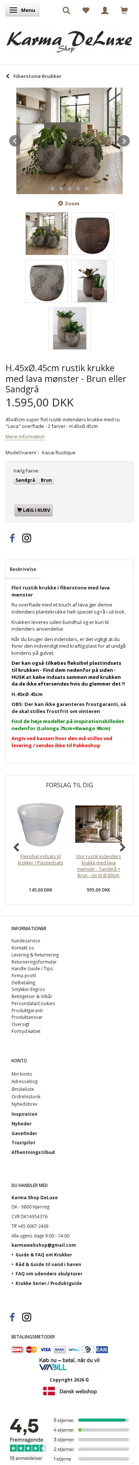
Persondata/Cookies (33, 1003)
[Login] (105, 10)
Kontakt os (22, 948)
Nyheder (21, 1123)
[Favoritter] (85, 10)
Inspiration (24, 1114)
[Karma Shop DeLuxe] (69, 38)
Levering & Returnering (35, 955)
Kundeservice (25, 941)
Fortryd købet (25, 1031)
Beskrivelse (23, 569)
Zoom (72, 203)
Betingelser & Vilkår (31, 996)
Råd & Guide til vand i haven (48, 1264)
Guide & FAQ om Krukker (44, 1255)
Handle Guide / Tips (32, 968)
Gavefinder (24, 1133)
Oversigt (20, 1024)
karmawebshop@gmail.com (43, 1245)
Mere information (25, 436)
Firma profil (23, 975)
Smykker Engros (28, 989)
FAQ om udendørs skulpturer (49, 1273)
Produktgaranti (27, 1010)
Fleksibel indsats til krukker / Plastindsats (40, 859)
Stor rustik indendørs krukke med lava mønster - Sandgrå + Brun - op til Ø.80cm (98, 865)
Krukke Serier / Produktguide (49, 1283)
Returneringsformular (34, 962)
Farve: (26, 470)
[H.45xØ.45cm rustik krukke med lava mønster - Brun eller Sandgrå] (69, 141)
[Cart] (124, 10)
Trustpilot (23, 1142)
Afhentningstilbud (33, 1152)
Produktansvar (27, 1017)
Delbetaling (23, 982)
